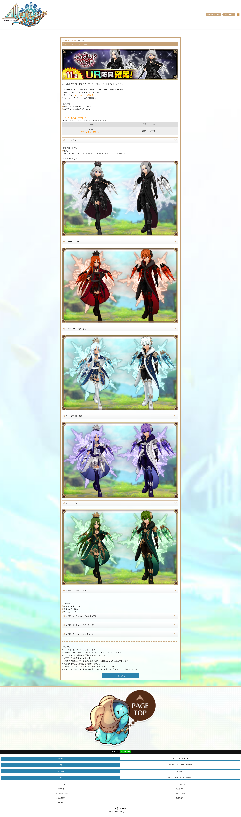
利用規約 (61, 789)
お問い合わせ (180, 793)
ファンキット (180, 784)
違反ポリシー (180, 789)
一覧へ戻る (120, 676)
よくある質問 (60, 798)
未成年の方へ (180, 798)
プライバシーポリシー (60, 793)
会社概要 (61, 802)
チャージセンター (213, 14)
